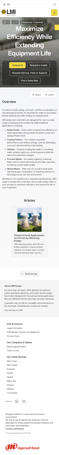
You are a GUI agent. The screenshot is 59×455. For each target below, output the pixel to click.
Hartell (10, 373)
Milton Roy (11, 381)
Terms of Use (13, 350)
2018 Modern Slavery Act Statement (23, 332)
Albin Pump (12, 361)
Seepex (10, 385)
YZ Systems (12, 393)
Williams (10, 389)
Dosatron (11, 369)
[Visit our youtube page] (24, 401)
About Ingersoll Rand (16, 346)
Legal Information (14, 328)
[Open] (54, 12)
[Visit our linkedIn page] (16, 401)
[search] (54, 4)
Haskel (10, 377)
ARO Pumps (12, 365)
